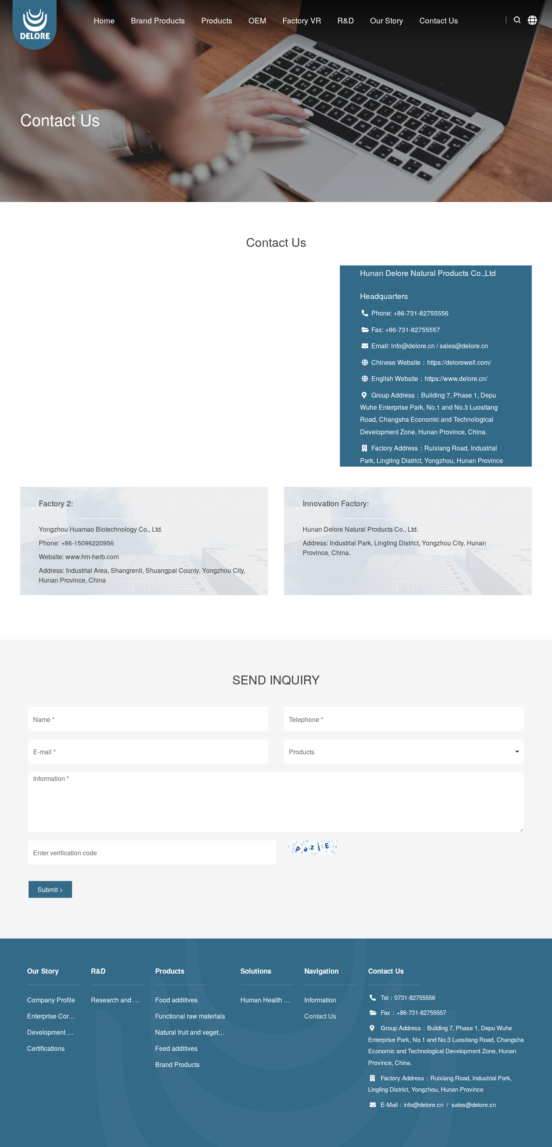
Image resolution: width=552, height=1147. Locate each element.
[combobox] (404, 751)
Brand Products (158, 20)
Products (216, 20)
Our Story (386, 20)
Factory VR (301, 20)
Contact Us (438, 20)
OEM (257, 20)
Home (104, 20)
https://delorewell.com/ (459, 362)
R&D (345, 20)
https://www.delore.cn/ (456, 378)
